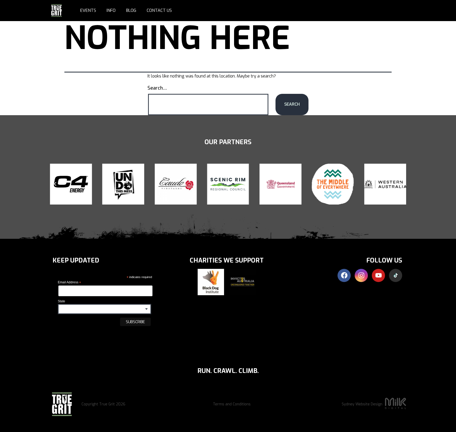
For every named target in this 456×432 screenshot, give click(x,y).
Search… (157, 88)
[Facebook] (344, 275)
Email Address (69, 282)
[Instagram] (361, 275)
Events (88, 10)
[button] (55, 184)
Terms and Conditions (232, 404)
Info (111, 10)
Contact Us (159, 10)
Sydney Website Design (362, 404)
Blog (131, 10)
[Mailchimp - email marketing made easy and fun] (89, 338)
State (61, 301)
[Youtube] (378, 275)
